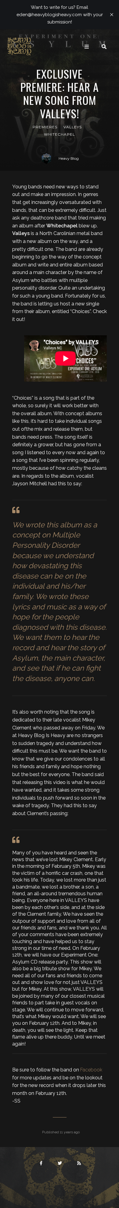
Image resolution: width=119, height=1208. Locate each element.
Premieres (45, 127)
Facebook (91, 1070)
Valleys (72, 127)
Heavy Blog (69, 158)
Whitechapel (59, 134)
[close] (112, 15)
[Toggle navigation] (86, 46)
